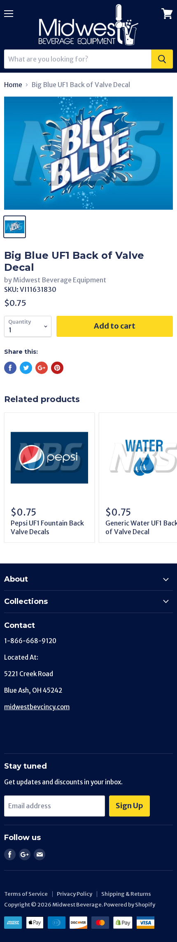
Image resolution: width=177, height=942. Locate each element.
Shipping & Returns (126, 893)
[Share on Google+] (41, 368)
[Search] (162, 59)
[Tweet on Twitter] (26, 368)
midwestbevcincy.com (37, 707)
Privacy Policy (74, 893)
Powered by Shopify (129, 904)
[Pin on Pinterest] (57, 368)
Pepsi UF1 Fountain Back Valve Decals (47, 527)
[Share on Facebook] (10, 368)
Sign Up (129, 805)
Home (13, 84)
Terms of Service (26, 893)
